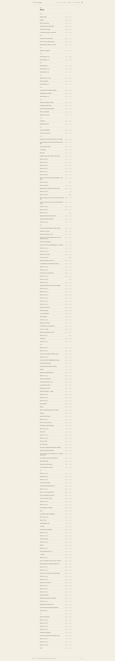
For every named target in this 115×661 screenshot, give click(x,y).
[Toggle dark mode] (82, 2)
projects (65, 2)
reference (78, 2)
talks (73, 2)
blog (61, 2)
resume (69, 2)
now (58, 2)
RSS (82, 658)
